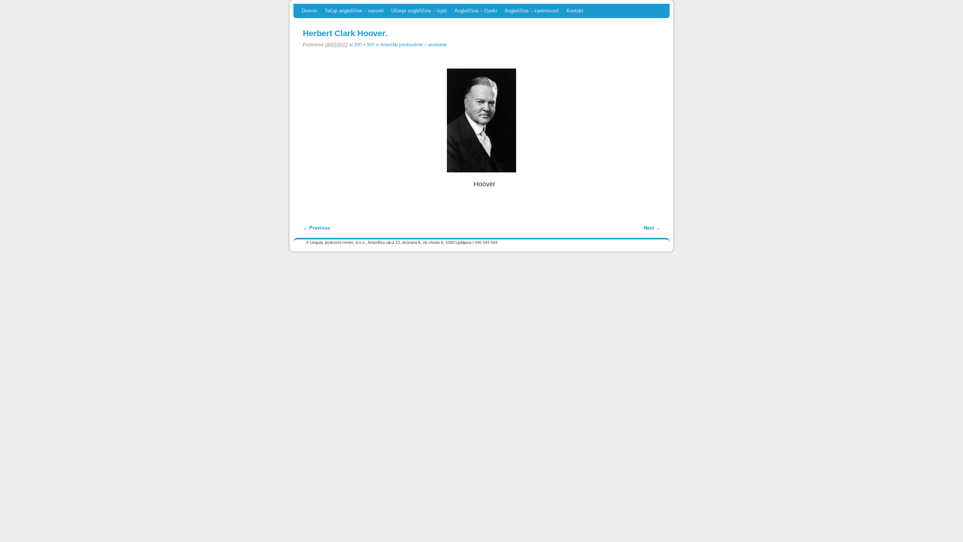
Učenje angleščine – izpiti (419, 11)
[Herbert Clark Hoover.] (481, 120)
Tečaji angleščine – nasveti (354, 11)
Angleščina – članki (475, 11)
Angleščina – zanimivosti (531, 11)
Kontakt (575, 11)
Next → (652, 228)
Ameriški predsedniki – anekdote (413, 44)
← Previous (316, 228)
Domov (309, 11)
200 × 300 (364, 44)
